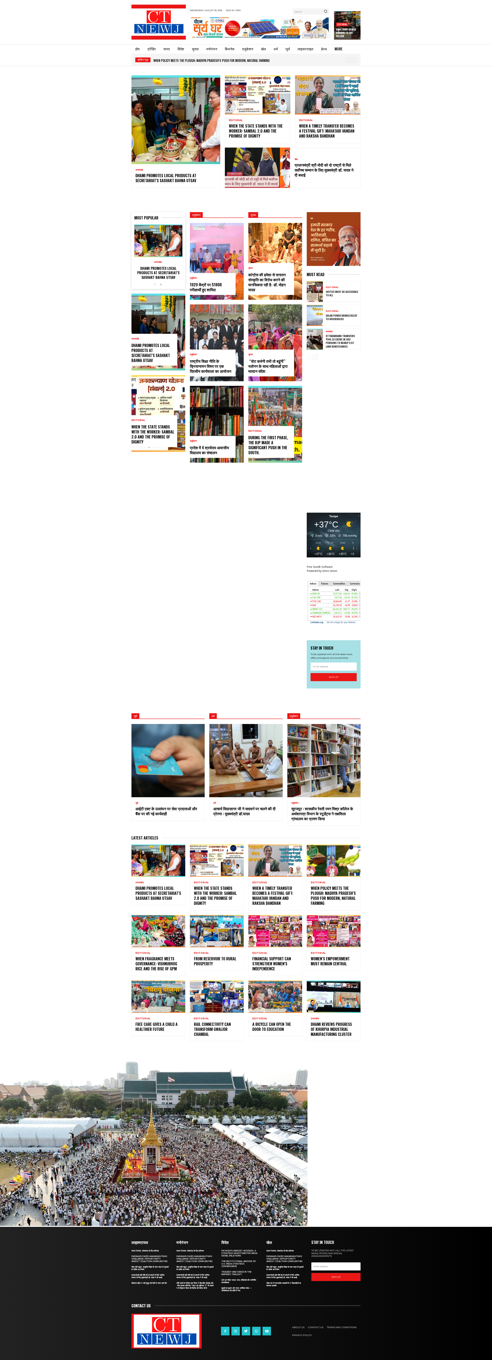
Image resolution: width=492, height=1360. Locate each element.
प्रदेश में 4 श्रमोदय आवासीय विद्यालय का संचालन (209, 450)
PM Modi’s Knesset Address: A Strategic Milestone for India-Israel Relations (239, 1253)
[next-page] (160, 284)
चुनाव (250, 268)
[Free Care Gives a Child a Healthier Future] (158, 997)
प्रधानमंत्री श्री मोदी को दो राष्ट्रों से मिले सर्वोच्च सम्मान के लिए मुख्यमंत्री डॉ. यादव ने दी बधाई (324, 170)
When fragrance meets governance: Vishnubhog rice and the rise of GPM (156, 963)
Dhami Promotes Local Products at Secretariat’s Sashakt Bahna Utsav (202, 60)
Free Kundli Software (320, 567)
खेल (296, 159)
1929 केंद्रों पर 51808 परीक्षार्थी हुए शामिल (206, 287)
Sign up (333, 677)
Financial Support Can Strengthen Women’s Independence (271, 963)
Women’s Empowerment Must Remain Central (330, 961)
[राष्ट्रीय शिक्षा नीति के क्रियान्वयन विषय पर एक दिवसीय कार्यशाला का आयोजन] (217, 342)
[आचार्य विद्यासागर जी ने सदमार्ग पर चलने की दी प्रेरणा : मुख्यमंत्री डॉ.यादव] (246, 760)
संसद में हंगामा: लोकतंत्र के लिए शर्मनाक (145, 1251)
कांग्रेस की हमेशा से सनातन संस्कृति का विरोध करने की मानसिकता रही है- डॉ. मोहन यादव (267, 282)
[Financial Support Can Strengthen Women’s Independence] (275, 931)
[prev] (348, 59)
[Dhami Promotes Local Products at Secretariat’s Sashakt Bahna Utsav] (175, 119)
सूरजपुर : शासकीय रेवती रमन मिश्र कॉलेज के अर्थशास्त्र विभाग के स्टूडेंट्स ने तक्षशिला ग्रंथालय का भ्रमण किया (322, 813)
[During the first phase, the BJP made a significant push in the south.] (275, 424)
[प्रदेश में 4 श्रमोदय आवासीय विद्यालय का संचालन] (217, 424)
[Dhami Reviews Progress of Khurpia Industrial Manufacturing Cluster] (334, 997)
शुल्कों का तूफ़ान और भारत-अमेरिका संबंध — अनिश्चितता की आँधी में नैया (236, 1289)
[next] (354, 59)
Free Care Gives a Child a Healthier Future (156, 1026)
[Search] (325, 11)
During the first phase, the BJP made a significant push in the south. (268, 445)
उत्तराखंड (139, 170)
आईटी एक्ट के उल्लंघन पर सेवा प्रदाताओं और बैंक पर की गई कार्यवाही (166, 811)
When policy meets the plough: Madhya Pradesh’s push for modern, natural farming (333, 895)
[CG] (260, 27)
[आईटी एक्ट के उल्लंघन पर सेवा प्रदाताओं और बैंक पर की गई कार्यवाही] (168, 760)
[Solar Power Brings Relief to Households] (315, 315)
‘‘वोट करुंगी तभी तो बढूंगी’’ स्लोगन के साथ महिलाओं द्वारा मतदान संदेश (268, 366)
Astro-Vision (329, 571)
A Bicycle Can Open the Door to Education (271, 1026)
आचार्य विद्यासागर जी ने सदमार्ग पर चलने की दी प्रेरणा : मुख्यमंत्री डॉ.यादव (244, 811)
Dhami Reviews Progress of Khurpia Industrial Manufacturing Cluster (331, 1029)
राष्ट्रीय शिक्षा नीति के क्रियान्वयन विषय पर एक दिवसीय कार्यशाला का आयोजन (210, 366)
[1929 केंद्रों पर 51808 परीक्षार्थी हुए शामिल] (217, 261)
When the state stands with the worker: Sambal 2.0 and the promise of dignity (256, 131)
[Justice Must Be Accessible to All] (315, 291)
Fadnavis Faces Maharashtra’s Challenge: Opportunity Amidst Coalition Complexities (149, 1259)
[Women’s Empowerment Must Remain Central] (334, 931)
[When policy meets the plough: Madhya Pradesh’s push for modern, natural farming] (334, 860)
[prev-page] (154, 284)
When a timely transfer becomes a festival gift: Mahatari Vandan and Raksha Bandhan (326, 131)
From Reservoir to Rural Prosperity (215, 961)
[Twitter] (246, 1331)
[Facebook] (225, 1331)
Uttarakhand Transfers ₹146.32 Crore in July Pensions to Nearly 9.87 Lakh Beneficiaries (340, 341)
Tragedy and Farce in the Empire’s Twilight (236, 1273)
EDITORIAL (342, 24)
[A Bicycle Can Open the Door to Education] (275, 997)
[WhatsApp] (256, 1331)
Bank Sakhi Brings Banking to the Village (346, 32)
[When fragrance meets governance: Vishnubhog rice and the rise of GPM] (158, 931)
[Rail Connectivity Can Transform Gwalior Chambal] (217, 997)
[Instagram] (235, 1331)
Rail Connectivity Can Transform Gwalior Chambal (212, 1029)
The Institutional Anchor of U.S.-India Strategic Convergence (238, 1264)
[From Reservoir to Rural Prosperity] (217, 931)
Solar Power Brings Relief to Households (341, 317)
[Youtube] (267, 1331)
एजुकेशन (193, 278)
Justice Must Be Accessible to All (342, 293)
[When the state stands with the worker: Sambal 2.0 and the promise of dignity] (257, 95)
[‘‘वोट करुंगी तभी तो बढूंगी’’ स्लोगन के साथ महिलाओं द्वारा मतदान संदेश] (275, 342)
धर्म (214, 803)
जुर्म (136, 803)
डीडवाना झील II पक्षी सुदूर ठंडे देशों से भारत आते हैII (149, 1283)
